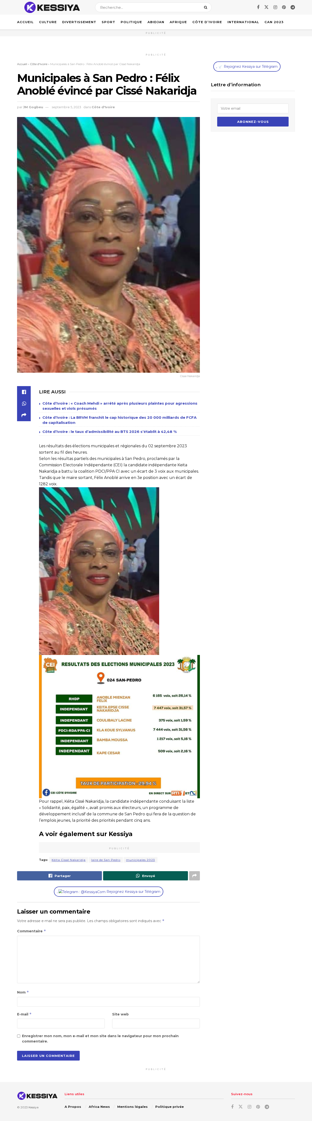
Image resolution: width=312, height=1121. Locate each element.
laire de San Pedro (105, 860)
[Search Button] (207, 7)
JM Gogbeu (33, 107)
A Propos (73, 1107)
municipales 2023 (140, 860)
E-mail (24, 1014)
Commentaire (31, 931)
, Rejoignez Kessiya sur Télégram (108, 891)
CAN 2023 (274, 22)
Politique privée (169, 1107)
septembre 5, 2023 (66, 107)
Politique (131, 22)
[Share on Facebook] (24, 392)
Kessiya (34, 1107)
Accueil (25, 22)
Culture (48, 22)
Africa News (99, 1107)
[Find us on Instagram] (275, 7)
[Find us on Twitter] (266, 7)
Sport (108, 22)
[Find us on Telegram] (293, 7)
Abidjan (155, 22)
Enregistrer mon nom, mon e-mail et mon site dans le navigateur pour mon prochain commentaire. (100, 1038)
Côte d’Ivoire (207, 22)
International (243, 22)
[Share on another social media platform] (24, 415)
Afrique (178, 22)
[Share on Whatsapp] (24, 403)
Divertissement (79, 22)
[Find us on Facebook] (258, 7)
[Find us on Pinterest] (284, 7)
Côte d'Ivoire (38, 64)
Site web (120, 1014)
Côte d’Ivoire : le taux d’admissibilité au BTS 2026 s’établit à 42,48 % (109, 431)
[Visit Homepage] (52, 7)
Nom (23, 992)
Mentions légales (132, 1107)
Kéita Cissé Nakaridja (69, 860)
